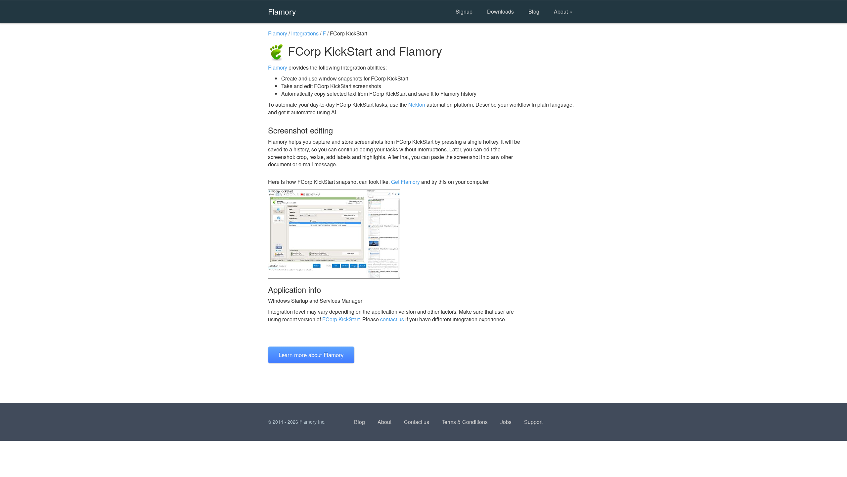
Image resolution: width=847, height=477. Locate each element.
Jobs (506, 422)
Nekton (416, 104)
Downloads (500, 11)
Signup (464, 11)
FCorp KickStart (341, 319)
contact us (392, 319)
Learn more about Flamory (311, 354)
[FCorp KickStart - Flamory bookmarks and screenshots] (396, 234)
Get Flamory (405, 182)
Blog (533, 11)
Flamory (282, 11)
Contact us (416, 422)
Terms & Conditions (465, 422)
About (561, 11)
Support (533, 422)
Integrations (305, 33)
